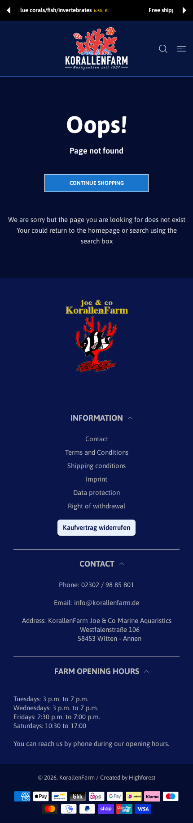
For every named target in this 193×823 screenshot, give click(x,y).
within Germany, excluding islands (134, 11)
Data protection (96, 492)
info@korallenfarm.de (106, 602)
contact (96, 439)
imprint (96, 479)
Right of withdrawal (96, 506)
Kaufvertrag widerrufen (96, 527)
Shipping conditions (96, 465)
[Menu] (181, 49)
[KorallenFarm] (96, 48)
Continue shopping (97, 183)
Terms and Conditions (96, 452)
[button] (8, 10)
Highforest (142, 777)
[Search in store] (163, 49)
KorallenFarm (77, 777)
